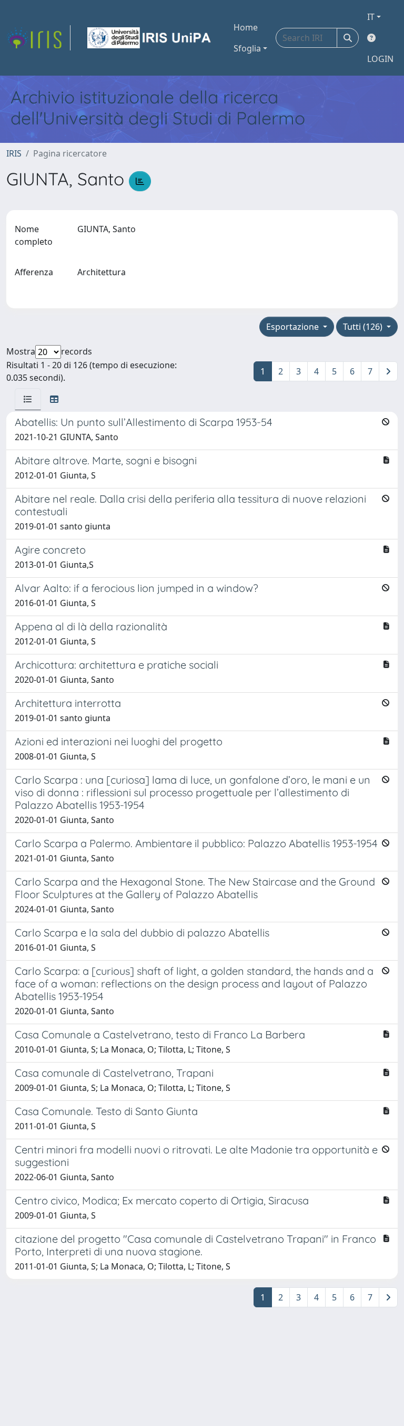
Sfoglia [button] (247, 48)
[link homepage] (38, 37)
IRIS (14, 153)
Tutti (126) (364, 326)
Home (246, 27)
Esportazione (293, 326)
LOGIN (380, 59)
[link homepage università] (150, 37)
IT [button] (371, 17)
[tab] (28, 399)
